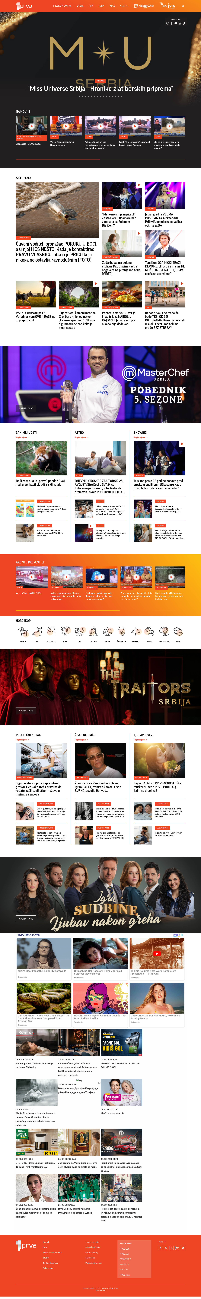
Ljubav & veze (141, 778)
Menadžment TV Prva (52, 1252)
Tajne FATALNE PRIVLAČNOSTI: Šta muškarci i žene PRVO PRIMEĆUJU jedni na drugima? (157, 787)
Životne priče (82, 778)
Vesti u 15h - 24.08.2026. (29, 593)
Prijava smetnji (91, 1252)
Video (112, 6)
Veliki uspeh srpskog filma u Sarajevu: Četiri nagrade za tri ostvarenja (66, 596)
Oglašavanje (48, 1268)
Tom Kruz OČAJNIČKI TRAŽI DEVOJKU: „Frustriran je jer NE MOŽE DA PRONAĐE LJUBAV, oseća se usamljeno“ (165, 268)
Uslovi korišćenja (92, 1247)
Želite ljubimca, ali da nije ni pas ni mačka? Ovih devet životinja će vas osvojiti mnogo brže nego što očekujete (51, 813)
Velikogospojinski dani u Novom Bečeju (62, 143)
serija (101, 6)
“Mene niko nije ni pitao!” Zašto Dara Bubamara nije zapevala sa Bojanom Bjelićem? (119, 220)
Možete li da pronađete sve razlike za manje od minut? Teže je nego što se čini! (51, 509)
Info (148, 307)
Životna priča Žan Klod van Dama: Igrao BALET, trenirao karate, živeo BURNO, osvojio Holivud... (98, 787)
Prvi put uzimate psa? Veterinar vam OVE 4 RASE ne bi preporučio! (35, 316)
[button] (77, 96)
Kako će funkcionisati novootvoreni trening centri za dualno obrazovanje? (100, 145)
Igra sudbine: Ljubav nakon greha (29, 138)
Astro (79, 475)
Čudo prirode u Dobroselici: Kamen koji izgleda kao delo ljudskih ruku (169, 596)
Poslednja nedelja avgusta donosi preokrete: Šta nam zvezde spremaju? (99, 596)
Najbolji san (100, 88)
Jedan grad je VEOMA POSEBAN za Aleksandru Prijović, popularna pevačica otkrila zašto (163, 220)
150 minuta (57, 588)
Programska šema (62, 6)
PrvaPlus (124, 1249)
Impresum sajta (92, 1242)
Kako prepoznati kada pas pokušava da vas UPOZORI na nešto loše (50, 533)
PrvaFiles (125, 1275)
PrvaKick (124, 1264)
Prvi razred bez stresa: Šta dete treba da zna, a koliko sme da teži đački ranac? (136, 596)
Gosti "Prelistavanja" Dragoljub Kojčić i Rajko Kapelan (134, 143)
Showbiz (107, 209)
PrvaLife (124, 1270)
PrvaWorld (125, 1259)
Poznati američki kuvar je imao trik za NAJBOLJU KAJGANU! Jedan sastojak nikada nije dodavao (119, 318)
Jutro (54, 137)
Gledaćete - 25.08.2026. (28, 144)
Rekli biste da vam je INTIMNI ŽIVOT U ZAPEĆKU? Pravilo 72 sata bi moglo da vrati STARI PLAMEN (168, 813)
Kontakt (46, 1242)
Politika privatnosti (93, 1263)
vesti (122, 6)
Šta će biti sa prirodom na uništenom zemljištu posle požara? (167, 145)
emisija (80, 6)
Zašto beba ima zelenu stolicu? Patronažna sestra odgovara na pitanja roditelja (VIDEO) (121, 268)
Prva (45, 1247)
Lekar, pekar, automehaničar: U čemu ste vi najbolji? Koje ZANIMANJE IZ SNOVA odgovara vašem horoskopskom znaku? (110, 510)
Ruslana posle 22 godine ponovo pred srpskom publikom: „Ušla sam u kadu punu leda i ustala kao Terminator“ (158, 484)
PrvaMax (124, 1254)
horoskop (23, 620)
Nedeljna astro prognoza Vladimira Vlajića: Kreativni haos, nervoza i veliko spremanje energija (111, 534)
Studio (46, 1258)
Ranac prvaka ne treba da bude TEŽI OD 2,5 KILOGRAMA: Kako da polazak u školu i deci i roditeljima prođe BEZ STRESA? (165, 320)
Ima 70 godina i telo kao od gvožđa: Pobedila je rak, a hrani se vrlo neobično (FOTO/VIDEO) (110, 835)
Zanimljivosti (23, 238)
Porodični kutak (111, 257)
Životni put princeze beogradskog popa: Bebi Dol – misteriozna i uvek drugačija (168, 509)
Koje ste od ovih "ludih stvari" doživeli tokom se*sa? (168, 834)
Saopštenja (90, 1258)
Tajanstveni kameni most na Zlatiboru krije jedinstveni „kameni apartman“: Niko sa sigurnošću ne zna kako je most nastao (77, 320)
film (91, 6)
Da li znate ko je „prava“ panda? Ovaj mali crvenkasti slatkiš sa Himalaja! (40, 482)
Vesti (19, 588)
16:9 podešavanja (50, 1263)
